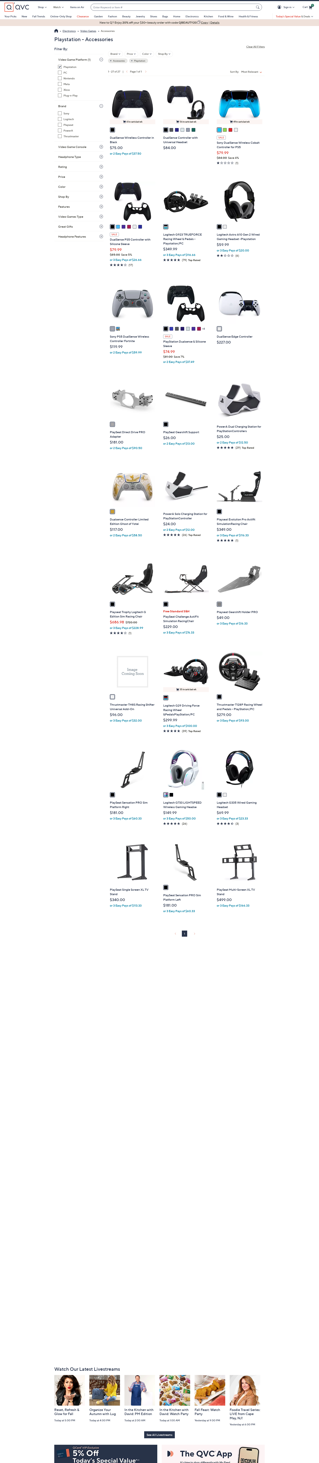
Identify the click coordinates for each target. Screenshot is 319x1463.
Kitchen (208, 16)
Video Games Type (70, 216)
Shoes (153, 16)
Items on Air (77, 7)
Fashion (112, 16)
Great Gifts (65, 226)
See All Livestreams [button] (159, 1435)
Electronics (192, 16)
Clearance (83, 16)
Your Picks (10, 16)
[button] (280, 7)
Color (62, 187)
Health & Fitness (248, 16)
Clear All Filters (255, 46)
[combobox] (172, 7)
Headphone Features (72, 236)
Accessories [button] (119, 60)
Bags (165, 16)
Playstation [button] (139, 60)
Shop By (63, 197)
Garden (98, 16)
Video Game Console (72, 147)
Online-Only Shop (61, 16)
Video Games (88, 30)
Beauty (126, 16)
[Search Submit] (258, 7)
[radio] (112, 130)
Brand (62, 106)
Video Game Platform (74, 59)
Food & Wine (226, 16)
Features (64, 206)
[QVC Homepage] (56, 31)
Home (176, 16)
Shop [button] (41, 7)
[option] (159, 22)
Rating (62, 167)
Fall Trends (38, 16)
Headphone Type (69, 157)
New (24, 16)
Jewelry (140, 16)
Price (61, 177)
